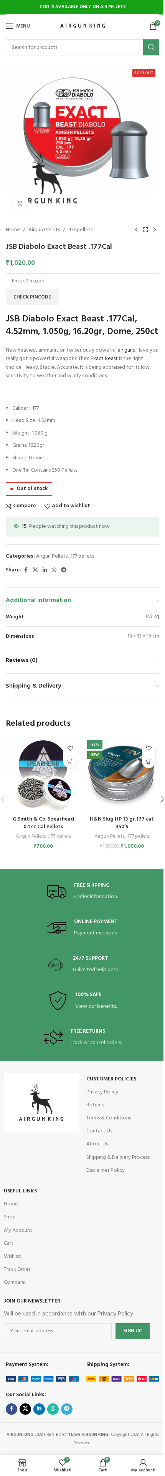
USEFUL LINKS (20, 1191)
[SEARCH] (151, 47)
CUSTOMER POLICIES (111, 1079)
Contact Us (99, 1131)
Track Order (17, 1269)
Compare (14, 1282)
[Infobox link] (82, 892)
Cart (8, 1243)
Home (13, 230)
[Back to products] (145, 230)
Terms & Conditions (108, 1118)
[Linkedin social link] (45, 570)
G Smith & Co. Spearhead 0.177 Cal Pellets (43, 823)
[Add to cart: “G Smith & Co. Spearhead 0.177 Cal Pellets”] (70, 761)
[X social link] (35, 570)
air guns (126, 350)
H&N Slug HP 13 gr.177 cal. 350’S (122, 823)
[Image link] (41, 1102)
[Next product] (154, 230)
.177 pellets (80, 230)
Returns (95, 1105)
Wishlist (12, 1256)
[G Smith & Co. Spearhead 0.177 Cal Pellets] (43, 775)
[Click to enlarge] (20, 203)
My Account (18, 1230)
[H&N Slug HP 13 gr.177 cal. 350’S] (121, 775)
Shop (10, 1217)
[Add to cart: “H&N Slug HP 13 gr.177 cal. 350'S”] (148, 761)
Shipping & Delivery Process (118, 1157)
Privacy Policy (102, 1092)
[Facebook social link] (25, 570)
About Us (97, 1144)
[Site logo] (82, 26)
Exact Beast (104, 358)
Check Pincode (32, 297)
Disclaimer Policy (105, 1170)
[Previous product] (136, 230)
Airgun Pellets (44, 230)
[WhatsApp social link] (54, 570)
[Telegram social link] (64, 570)
